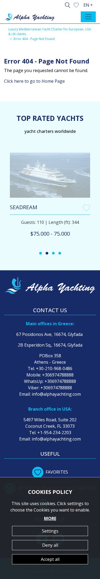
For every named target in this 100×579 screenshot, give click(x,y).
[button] (76, 4)
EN (86, 5)
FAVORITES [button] (57, 472)
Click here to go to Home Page (34, 81)
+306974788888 (58, 375)
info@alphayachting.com (56, 394)
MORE (50, 518)
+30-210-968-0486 (54, 368)
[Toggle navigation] (88, 16)
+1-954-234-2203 (54, 432)
